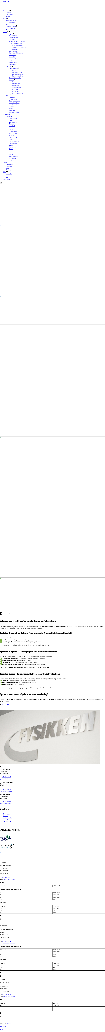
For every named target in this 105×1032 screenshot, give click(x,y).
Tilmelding (6, 816)
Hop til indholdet (4, 1)
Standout (9, 1023)
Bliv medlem (6, 814)
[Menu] (1, 183)
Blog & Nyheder (7, 822)
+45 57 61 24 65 (5, 704)
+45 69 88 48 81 (6, 801)
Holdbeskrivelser (7, 818)
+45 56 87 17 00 (6, 789)
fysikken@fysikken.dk (6, 779)
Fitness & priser (7, 820)
